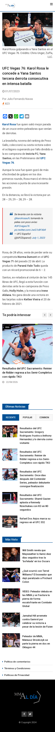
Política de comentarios (17, 661)
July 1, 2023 (38, 237)
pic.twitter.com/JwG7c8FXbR (30, 229)
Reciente (11, 417)
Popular (27, 417)
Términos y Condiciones (17, 668)
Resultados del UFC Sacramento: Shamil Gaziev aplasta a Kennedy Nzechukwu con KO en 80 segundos (35, 502)
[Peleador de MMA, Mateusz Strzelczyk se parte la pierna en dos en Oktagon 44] (11, 640)
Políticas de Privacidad (16, 675)
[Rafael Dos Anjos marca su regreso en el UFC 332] (9, 521)
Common (44, 417)
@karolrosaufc (22, 218)
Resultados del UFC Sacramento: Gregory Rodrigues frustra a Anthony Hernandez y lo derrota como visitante (36, 435)
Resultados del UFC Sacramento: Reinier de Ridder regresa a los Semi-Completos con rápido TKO (27, 372)
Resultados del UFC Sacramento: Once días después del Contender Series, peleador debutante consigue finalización (35, 479)
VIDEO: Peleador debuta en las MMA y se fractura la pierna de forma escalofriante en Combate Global (37, 599)
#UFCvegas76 (21, 226)
